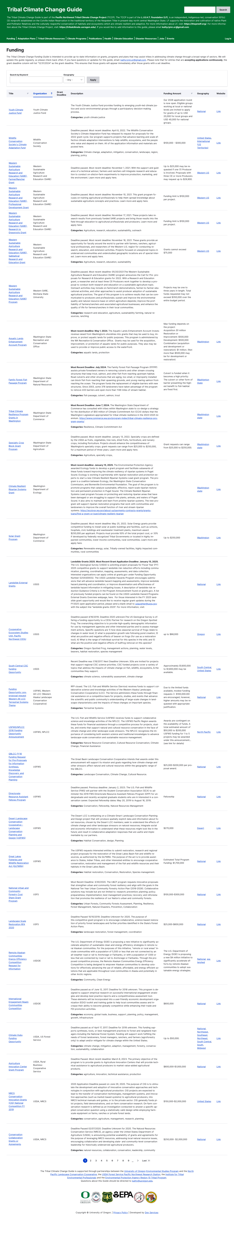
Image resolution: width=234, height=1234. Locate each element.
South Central (204, 667)
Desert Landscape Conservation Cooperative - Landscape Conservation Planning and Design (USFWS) (18, 828)
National (201, 111)
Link (219, 111)
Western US (203, 172)
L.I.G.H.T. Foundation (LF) (154, 17)
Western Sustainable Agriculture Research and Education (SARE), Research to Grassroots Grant (18, 223)
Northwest (202, 1031)
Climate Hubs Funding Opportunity (15, 1038)
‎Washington (203, 537)
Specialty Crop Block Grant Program (16, 446)
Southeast (202, 1035)
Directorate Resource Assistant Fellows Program (18, 796)
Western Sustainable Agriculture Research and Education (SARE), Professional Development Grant (19, 198)
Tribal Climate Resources (51, 38)
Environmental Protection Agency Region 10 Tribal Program (135, 1177)
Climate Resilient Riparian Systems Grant (17, 489)
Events (170, 38)
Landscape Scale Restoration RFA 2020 (17, 924)
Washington (203, 341)
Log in (228, 38)
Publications (95, 38)
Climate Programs (76, 38)
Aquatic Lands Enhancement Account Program (18, 341)
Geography (69, 75)
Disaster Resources (146, 38)
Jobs (161, 38)
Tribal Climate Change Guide (44, 9)
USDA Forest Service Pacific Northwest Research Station (131, 1174)
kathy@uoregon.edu (142, 1180)
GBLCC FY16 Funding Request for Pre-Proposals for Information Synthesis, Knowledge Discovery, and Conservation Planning (18, 766)
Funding (11, 38)
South (200, 1044)
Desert (200, 828)
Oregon (201, 634)
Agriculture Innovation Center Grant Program (18, 1066)
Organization (43, 94)
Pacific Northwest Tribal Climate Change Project (81, 17)
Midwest (201, 1048)
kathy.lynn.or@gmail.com (133, 60)
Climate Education (123, 38)
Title (11, 93)
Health (107, 38)
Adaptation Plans (26, 38)
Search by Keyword (19, 75)
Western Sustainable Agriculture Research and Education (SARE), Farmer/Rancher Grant (18, 173)
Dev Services (151, 1212)
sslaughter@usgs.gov (146, 603)
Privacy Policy (120, 1212)
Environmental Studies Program (162, 1171)
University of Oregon (135, 1171)
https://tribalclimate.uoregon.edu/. (77, 27)
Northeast (202, 1038)
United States (204, 138)
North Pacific (204, 732)
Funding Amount (172, 93)
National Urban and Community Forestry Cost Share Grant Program (19, 894)
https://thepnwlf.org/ (195, 23)
